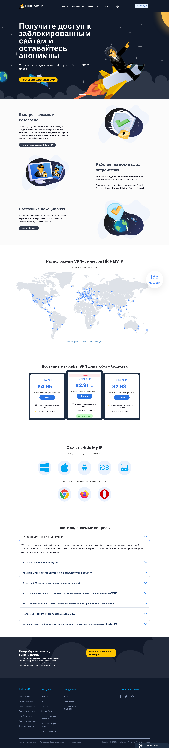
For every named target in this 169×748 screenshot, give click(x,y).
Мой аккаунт (141, 5)
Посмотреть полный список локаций (84, 341)
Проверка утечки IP (27, 711)
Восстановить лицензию (70, 707)
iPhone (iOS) (47, 711)
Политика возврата (73, 742)
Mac (43, 701)
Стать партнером (26, 726)
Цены (91, 6)
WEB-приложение (27, 706)
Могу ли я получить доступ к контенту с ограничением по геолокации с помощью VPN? (70, 593)
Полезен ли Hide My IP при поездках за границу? (49, 613)
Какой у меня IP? (26, 716)
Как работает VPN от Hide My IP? (40, 562)
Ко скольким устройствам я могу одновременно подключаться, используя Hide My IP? (70, 624)
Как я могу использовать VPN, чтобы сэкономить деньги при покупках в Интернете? (68, 603)
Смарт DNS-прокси (27, 701)
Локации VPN (78, 6)
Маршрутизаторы (48, 731)
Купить (47, 397)
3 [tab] (89, 94)
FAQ (99, 6)
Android (44, 706)
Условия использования (28, 742)
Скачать (64, 6)
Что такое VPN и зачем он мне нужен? (43, 536)
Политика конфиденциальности (52, 742)
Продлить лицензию (27, 721)
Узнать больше (29, 228)
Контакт (108, 6)
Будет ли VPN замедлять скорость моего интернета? (51, 583)
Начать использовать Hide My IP (38, 79)
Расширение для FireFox (48, 725)
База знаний (69, 701)
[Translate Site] (117, 7)
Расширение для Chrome (48, 717)
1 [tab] (82, 94)
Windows (45, 696)
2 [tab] (87, 94)
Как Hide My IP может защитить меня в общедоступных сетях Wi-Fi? (60, 572)
